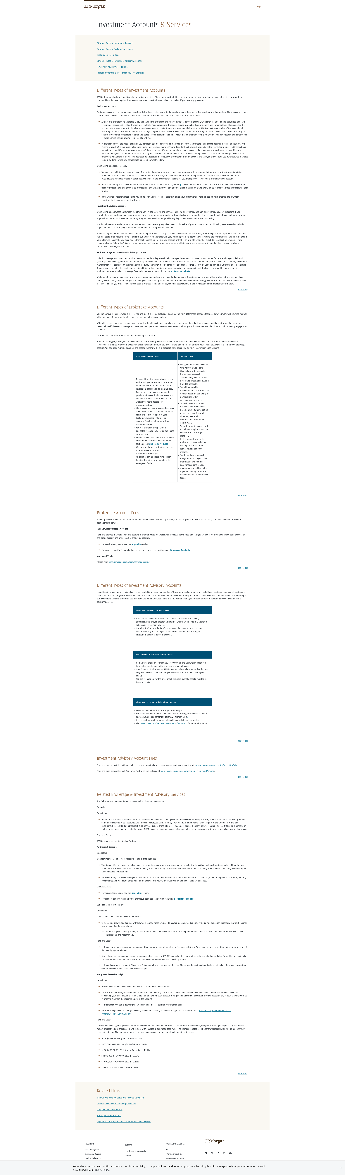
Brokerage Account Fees (108, 55)
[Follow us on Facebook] (218, 1153)
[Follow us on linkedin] (206, 1153)
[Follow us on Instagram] (224, 1153)
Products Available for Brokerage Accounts (116, 1103)
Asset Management (92, 1150)
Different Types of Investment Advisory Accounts (119, 61)
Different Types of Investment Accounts (115, 43)
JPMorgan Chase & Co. (173, 1154)
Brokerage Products (158, 444)
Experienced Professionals (135, 1151)
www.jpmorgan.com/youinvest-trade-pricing (129, 562)
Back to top (243, 289)
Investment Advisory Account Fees (112, 67)
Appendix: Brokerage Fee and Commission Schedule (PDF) (124, 1121)
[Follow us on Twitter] (212, 1153)
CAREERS (128, 1145)
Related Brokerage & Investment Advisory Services (120, 73)
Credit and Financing (93, 1158)
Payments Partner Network (176, 1158)
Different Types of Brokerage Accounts (115, 49)
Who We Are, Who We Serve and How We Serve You (120, 1097)
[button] (341, 1168)
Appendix (136, 544)
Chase (167, 1150)
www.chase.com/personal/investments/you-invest (164, 723)
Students (128, 1155)
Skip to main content (11, 3)
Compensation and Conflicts (109, 1109)
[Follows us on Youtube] (230, 1153)
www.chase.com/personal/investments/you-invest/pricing (187, 771)
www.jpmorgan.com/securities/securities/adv (216, 765)
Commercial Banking (93, 1154)
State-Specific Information (109, 1115)
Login (259, 7)
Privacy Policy (101, 1169)
